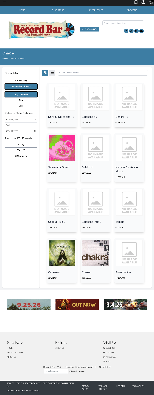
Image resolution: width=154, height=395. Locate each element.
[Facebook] (126, 30)
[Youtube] (131, 30)
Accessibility (138, 386)
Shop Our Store (15, 352)
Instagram (110, 357)
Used (21, 106)
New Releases (95, 10)
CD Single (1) (21, 156)
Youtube (109, 352)
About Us (132, 10)
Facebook (110, 348)
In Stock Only (21, 81)
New (21, 100)
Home (9, 348)
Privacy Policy (85, 387)
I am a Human (78, 371)
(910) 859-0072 (90, 29)
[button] (58, 10)
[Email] (141, 30)
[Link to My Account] (144, 3)
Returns (120, 386)
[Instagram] (136, 30)
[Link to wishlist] (136, 3)
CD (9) (21, 144)
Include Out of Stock (21, 86)
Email (108, 361)
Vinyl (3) (21, 150)
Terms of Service (103, 387)
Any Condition (21, 94)
